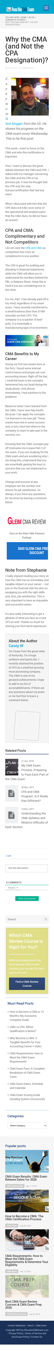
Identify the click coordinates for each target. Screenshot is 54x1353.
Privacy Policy (16, 1333)
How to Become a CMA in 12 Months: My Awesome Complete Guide (27, 1015)
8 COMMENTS (26, 68)
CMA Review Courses (16, 1314)
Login (8, 855)
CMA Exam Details (15, 1186)
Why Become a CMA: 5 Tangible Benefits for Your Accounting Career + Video (25, 1042)
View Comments (27, 898)
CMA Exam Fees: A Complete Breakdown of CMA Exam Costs (27, 1072)
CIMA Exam (41, 1325)
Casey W (12, 68)
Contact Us (36, 1337)
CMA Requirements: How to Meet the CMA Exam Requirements (26, 1057)
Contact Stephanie (16, 1325)
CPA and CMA (33, 247)
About (30, 1325)
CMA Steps (12, 1225)
